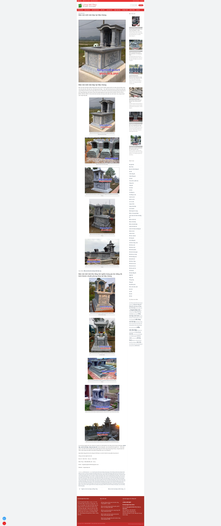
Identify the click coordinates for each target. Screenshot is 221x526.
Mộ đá (82, 506)
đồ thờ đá (137, 345)
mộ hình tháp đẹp (131, 332)
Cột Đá (130, 190)
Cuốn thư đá (131, 197)
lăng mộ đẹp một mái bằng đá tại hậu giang (111, 474)
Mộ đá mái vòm (132, 263)
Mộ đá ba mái (132, 245)
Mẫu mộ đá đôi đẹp (133, 224)
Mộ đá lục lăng (132, 261)
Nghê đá (131, 275)
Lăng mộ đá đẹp (132, 206)
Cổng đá (131, 185)
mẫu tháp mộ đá (139, 330)
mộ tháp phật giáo (137, 332)
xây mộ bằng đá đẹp (132, 344)
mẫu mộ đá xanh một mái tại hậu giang (111, 480)
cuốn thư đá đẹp (84, 447)
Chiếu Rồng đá (132, 176)
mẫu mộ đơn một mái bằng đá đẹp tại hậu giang (103, 483)
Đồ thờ (130, 296)
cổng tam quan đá (93, 447)
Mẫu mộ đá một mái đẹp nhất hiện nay (92, 270)
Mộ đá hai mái (132, 247)
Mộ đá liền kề (132, 259)
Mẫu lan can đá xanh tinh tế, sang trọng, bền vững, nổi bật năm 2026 (110, 511)
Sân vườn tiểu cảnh (133, 286)
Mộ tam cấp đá (132, 235)
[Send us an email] (133, 5)
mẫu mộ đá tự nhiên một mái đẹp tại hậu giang (95, 480)
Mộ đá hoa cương (133, 254)
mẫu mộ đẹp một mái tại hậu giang (87, 483)
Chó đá (130, 178)
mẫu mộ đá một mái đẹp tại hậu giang (117, 478)
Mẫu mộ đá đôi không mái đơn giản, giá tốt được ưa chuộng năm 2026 (110, 507)
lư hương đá (140, 317)
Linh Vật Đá (131, 208)
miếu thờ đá (131, 233)
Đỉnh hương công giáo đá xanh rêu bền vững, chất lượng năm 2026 (110, 519)
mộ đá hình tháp (135, 334)
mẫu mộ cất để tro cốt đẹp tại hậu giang (96, 475)
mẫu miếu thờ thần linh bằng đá (135, 216)
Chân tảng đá (132, 173)
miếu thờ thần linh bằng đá (135, 228)
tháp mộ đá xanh (138, 340)
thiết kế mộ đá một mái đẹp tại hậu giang (110, 484)
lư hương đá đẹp (132, 319)
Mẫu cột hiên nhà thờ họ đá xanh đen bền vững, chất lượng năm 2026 (110, 515)
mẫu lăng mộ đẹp (139, 321)
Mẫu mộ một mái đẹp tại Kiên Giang (116, 489)
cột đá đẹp (132, 307)
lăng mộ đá (137, 311)
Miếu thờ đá (131, 231)
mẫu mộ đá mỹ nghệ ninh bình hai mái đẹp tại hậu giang (105, 479)
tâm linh (131, 289)
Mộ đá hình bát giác (133, 252)
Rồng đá (131, 282)
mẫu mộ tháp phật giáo (138, 325)
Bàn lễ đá (131, 166)
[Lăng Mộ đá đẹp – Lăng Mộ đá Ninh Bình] (98, 5)
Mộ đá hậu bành (132, 249)
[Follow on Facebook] (131, 5)
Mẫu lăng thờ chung (133, 210)
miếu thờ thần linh (133, 226)
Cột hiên (131, 187)
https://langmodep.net (131, 511)
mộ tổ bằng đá (132, 240)
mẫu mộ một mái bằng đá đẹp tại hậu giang (111, 475)
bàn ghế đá (131, 164)
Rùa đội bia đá (132, 284)
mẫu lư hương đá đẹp (132, 323)
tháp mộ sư (134, 340)
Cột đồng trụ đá (132, 194)
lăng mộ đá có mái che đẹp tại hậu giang (104, 473)
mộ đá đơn (131, 270)
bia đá (130, 171)
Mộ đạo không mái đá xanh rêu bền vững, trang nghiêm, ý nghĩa (110, 503)
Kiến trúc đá (131, 199)
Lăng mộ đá (131, 204)
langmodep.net (135, 310)
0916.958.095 (132, 510)
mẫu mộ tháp (138, 323)
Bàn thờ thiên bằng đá (134, 169)
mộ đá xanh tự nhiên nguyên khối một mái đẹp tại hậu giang (92, 484)
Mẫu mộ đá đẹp (132, 221)
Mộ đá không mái (133, 256)
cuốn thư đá (131, 304)
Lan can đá (131, 201)
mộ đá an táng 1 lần (133, 242)
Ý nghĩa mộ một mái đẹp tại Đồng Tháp (88, 489)
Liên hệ (141, 0)
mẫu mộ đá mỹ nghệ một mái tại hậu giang (86, 479)
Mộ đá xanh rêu (132, 268)
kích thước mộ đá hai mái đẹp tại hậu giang (89, 473)
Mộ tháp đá (131, 238)
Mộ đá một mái (81, 13)
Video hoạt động (136, 0)
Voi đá (130, 291)
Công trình (131, 183)
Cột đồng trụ (131, 192)
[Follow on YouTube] (136, 5)
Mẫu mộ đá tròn (132, 219)
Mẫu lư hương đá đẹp (133, 213)
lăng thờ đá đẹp (135, 317)
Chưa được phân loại (133, 180)
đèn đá (130, 293)
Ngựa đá (131, 277)
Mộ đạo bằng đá (132, 272)
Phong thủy (131, 279)
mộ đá (131, 334)
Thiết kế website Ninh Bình (133, 523)
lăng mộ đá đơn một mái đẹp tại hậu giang (94, 474)
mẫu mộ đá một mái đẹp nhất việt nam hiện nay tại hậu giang (98, 478)
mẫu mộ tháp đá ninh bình (132, 327)
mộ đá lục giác (133, 335)
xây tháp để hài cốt (132, 345)
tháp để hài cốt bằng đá (133, 342)
